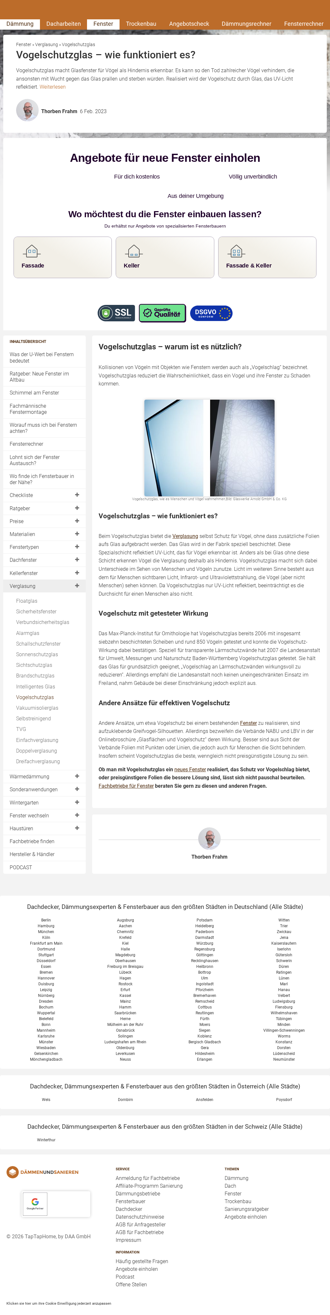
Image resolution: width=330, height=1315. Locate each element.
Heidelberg (204, 926)
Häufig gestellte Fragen (142, 1261)
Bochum (46, 1007)
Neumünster (284, 1059)
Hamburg (46, 926)
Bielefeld (46, 1019)
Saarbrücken (125, 1013)
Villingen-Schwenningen (284, 1030)
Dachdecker (129, 1209)
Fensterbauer (130, 1201)
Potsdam (205, 920)
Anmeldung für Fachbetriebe (148, 1178)
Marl (284, 984)
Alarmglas (27, 633)
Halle (125, 949)
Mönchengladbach (46, 1059)
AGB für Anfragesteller (141, 1225)
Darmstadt (204, 937)
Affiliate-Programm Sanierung (149, 1186)
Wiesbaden (46, 1048)
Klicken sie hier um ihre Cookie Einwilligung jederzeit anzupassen (58, 1303)
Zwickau (284, 932)
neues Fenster (190, 769)
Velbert (284, 995)
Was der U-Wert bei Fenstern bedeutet (42, 357)
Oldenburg (125, 1048)
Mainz (125, 1001)
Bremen (46, 972)
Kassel (125, 995)
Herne (125, 1019)
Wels (46, 1099)
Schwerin (284, 961)
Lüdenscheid (284, 1053)
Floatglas (26, 601)
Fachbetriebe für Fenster (126, 786)
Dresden (46, 1001)
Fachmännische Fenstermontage (28, 409)
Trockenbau (141, 23)
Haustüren (21, 828)
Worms (284, 1036)
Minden (283, 1024)
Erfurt (125, 990)
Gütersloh (284, 955)
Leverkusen (125, 1053)
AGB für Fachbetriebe (140, 1232)
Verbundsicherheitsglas (42, 622)
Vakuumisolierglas (37, 708)
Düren (284, 966)
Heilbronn (204, 966)
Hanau (284, 990)
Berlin (46, 920)
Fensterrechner (304, 23)
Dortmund (46, 949)
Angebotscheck (189, 23)
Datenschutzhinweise (140, 1217)
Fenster (103, 23)
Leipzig (46, 990)
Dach (230, 1186)
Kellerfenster (24, 573)
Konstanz (284, 1042)
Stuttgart (46, 955)
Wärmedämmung (29, 777)
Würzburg (204, 943)
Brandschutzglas (35, 676)
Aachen (125, 926)
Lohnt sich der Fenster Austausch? (35, 460)
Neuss (125, 1059)
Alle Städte (286, 907)
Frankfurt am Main (46, 943)
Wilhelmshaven (284, 1013)
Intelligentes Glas (35, 687)
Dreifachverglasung (38, 761)
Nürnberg (46, 995)
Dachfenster (23, 560)
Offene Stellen (131, 1284)
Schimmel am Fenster (34, 393)
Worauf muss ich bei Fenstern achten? (43, 428)
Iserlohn (284, 949)
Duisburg (46, 984)
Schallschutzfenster (38, 644)
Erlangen (204, 1059)
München (46, 932)
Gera (205, 1048)
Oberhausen (125, 961)
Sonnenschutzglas (37, 654)
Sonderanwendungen (34, 789)
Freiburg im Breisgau (125, 966)
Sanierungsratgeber (247, 1209)
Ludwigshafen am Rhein (125, 1042)
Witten (284, 920)
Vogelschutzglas (35, 697)
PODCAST (21, 867)
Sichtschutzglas (34, 665)
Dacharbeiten (63, 23)
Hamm (125, 1007)
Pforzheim (205, 990)
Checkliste (21, 495)
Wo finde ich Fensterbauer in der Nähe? (42, 479)
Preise (17, 521)
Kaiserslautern (283, 943)
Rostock (125, 984)
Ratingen (284, 972)
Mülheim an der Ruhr (125, 1024)
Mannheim (46, 1030)
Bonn (46, 1024)
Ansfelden (204, 1099)
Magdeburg (125, 955)
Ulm (204, 978)
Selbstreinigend (33, 719)
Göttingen (204, 955)
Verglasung (22, 586)
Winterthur (46, 1140)
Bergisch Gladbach (205, 1042)
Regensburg (204, 949)
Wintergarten (24, 803)
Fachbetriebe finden (32, 841)
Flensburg (284, 1007)
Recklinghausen (204, 961)
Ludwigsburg (284, 1001)
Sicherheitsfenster (36, 612)
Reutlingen (205, 1013)
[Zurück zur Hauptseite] (55, 1172)
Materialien (22, 534)
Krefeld (125, 937)
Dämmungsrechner (246, 23)
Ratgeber (20, 508)
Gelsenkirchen (46, 1053)
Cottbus (205, 1007)
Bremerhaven (204, 995)
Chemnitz (125, 932)
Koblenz (205, 1036)
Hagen (125, 978)
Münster (46, 1042)
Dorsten (284, 1048)
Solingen (125, 1036)
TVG (21, 729)
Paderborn (205, 932)
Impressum (128, 1240)
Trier (284, 926)
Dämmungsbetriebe (138, 1194)
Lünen (284, 978)
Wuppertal (46, 1013)
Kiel (125, 943)
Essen (46, 966)
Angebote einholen (137, 1269)
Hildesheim (205, 1053)
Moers (204, 1024)
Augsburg (125, 920)
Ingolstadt (205, 984)
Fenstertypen (24, 547)
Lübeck (125, 972)
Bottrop (204, 972)
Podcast (125, 1277)
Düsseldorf (46, 961)
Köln (46, 937)
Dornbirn (125, 1099)
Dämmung (20, 23)
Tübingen (284, 1019)
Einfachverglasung (37, 740)
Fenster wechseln (29, 816)
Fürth (204, 1019)
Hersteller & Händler (32, 854)
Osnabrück (125, 1030)
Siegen (204, 1030)
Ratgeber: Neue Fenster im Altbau (39, 377)
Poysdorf (284, 1099)
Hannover (46, 978)
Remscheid (204, 1001)
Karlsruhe (46, 1036)
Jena (284, 937)
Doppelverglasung (36, 751)
